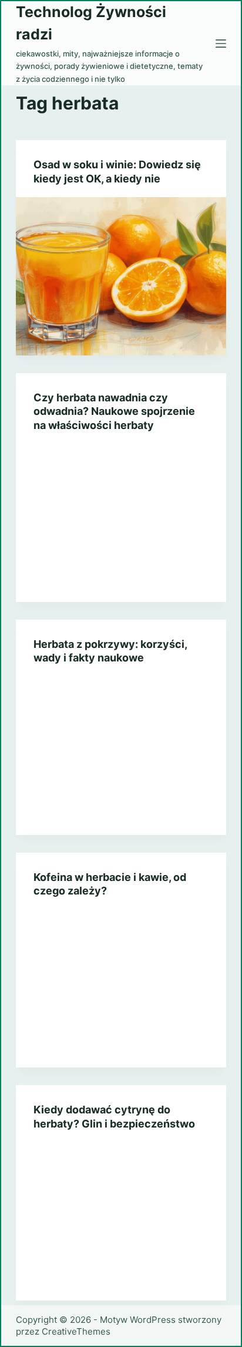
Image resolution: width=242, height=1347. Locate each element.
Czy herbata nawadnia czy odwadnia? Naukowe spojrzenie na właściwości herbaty (114, 411)
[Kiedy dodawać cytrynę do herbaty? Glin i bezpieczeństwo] (121, 1221)
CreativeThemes (76, 1331)
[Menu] (221, 43)
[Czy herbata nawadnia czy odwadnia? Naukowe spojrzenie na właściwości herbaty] (121, 523)
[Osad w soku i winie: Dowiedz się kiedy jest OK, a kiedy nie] (121, 276)
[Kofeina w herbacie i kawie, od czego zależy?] (121, 988)
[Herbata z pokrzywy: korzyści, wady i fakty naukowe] (121, 756)
